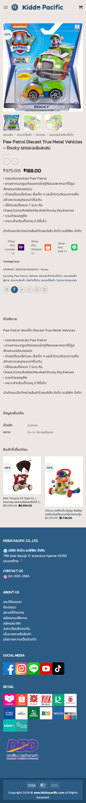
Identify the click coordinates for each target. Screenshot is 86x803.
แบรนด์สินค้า (48, 280)
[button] (5, 7)
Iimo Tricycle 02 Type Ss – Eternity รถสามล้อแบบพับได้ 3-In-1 (22, 500)
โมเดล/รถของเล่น (67, 280)
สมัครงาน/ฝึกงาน (15, 617)
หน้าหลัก (8, 135)
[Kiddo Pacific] (43, 7)
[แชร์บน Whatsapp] (7, 289)
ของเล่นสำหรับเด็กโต (61, 135)
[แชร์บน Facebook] (14, 289)
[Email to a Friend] (29, 289)
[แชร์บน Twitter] (22, 289)
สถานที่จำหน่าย (13, 612)
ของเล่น (40, 135)
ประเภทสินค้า (24, 135)
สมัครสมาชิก (12, 623)
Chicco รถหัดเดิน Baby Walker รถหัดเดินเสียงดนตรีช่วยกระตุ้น (63, 512)
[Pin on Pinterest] (37, 289)
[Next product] (7, 161)
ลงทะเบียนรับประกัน (16, 628)
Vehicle (33, 276)
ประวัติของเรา (12, 601)
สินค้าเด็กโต (33, 280)
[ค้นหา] (14, 7)
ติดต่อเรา (9, 607)
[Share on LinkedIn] (44, 289)
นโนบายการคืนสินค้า (17, 633)
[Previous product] (15, 161)
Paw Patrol (21, 276)
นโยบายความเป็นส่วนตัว (20, 639)
